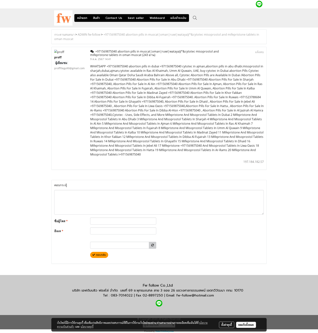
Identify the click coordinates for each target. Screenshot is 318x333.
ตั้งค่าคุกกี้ (226, 324)
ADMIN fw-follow (89, 34)
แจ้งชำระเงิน (178, 18)
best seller (136, 18)
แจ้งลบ (259, 52)
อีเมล (58, 231)
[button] (195, 17)
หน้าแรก (82, 18)
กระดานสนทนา (64, 34)
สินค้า (96, 18)
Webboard (157, 18)
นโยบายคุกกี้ (87, 326)
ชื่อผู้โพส (61, 221)
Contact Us (113, 18)
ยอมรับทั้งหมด (246, 324)
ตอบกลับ (100, 255)
